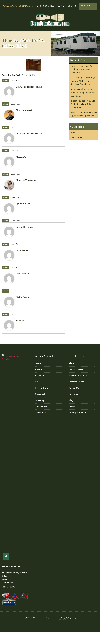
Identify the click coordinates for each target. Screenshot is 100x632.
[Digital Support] (9, 302)
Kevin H (20, 320)
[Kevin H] (9, 325)
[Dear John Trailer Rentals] (9, 91)
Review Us (74, 388)
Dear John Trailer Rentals (29, 86)
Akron (38, 363)
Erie (37, 382)
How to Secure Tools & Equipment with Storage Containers (82, 69)
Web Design (62, 618)
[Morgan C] (9, 162)
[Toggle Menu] (95, 29)
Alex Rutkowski (24, 110)
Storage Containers (78, 375)
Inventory (73, 394)
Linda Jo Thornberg (26, 180)
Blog (73, 132)
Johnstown (40, 412)
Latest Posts (15, 81)
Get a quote (87, 5)
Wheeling (39, 400)
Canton (38, 369)
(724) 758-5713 (68, 6)
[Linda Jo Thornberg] (9, 185)
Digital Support (23, 297)
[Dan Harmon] (9, 278)
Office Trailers (76, 369)
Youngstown (41, 406)
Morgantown (41, 388)
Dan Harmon (22, 273)
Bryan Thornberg (24, 227)
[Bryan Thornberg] (9, 232)
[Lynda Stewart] (9, 208)
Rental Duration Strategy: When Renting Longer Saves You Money (84, 92)
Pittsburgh (40, 394)
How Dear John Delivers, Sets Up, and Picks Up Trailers (84, 114)
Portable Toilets (76, 382)
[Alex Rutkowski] (9, 115)
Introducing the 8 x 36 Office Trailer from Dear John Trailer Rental (84, 104)
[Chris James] (9, 255)
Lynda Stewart (23, 203)
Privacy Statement (77, 412)
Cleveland (40, 375)
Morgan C (21, 157)
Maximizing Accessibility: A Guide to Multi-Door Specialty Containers (84, 80)
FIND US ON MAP (8, 586)
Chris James (22, 250)
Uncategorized (77, 137)
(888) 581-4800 (46, 6)
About (5, 81)
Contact (72, 406)
